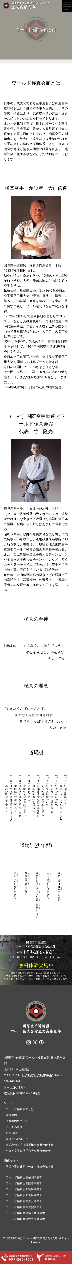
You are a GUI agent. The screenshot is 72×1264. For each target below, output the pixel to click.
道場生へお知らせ (17, 1139)
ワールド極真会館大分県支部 (24, 1201)
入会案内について (17, 1121)
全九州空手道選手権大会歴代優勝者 (28, 1151)
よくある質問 (14, 1127)
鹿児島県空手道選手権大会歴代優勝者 (29, 1145)
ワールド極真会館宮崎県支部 (24, 1189)
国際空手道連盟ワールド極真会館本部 (29, 1166)
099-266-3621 (13, 1081)
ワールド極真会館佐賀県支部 (24, 1207)
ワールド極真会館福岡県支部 (24, 1177)
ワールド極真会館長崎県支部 (24, 1195)
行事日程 (11, 1133)
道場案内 (11, 1115)
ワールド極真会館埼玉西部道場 (25, 1213)
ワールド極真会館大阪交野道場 (25, 1219)
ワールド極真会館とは (20, 1109)
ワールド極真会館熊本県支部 (24, 1183)
